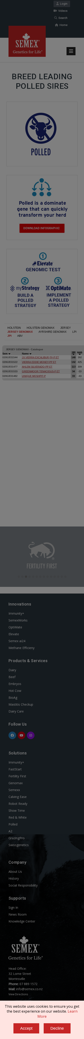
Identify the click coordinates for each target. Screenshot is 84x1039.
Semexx (14, 790)
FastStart (15, 769)
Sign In (13, 907)
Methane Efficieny (21, 648)
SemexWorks (18, 620)
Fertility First (17, 776)
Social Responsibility (23, 885)
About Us (15, 871)
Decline (57, 1028)
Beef (12, 677)
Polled (13, 824)
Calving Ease (18, 797)
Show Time (17, 810)
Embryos (15, 684)
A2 (10, 831)
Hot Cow (15, 691)
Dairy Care (16, 711)
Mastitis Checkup (21, 704)
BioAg (13, 697)
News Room (18, 914)
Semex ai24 (17, 641)
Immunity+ (16, 613)
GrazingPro (17, 838)
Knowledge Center (22, 921)
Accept (26, 1028)
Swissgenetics (19, 845)
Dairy (12, 670)
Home (62, 25)
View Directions (18, 994)
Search (62, 18)
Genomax (16, 783)
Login (63, 3)
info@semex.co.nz (29, 989)
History (14, 878)
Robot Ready (18, 804)
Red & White (18, 817)
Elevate (14, 634)
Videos (62, 10)
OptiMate (15, 627)
